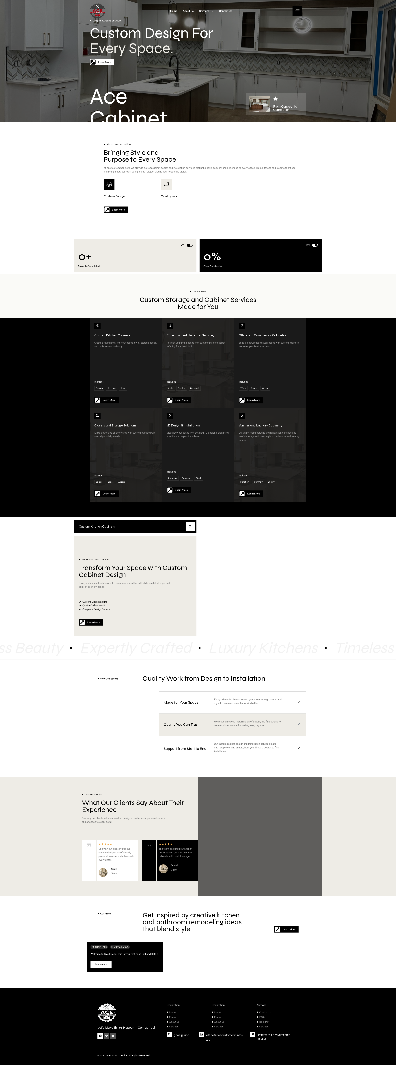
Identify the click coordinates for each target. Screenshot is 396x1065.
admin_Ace (101, 947)
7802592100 (181, 1035)
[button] (297, 11)
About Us (188, 11)
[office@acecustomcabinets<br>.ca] (201, 1034)
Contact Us (225, 11)
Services (204, 11)
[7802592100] (169, 1034)
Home (173, 11)
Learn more (101, 964)
